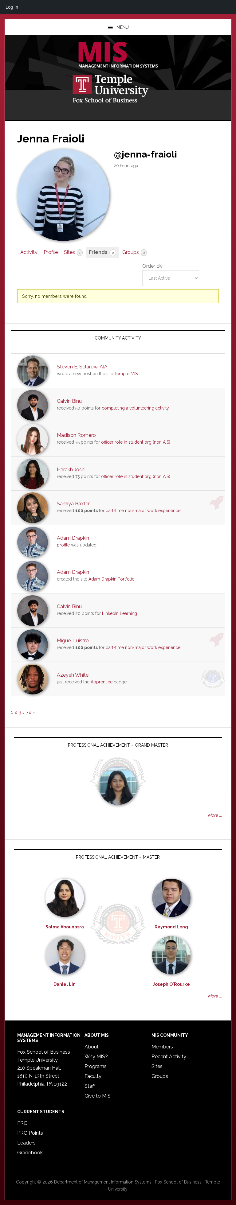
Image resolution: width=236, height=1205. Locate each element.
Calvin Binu (69, 401)
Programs (96, 1066)
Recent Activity (168, 1056)
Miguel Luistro (73, 640)
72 (28, 712)
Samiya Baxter (73, 504)
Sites (72, 252)
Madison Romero (76, 435)
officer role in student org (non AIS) (135, 442)
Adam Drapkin (73, 538)
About (92, 1047)
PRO (22, 1123)
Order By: (152, 266)
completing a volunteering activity (135, 408)
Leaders (26, 1143)
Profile (51, 252)
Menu (122, 27)
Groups (133, 252)
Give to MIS (98, 1096)
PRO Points (30, 1133)
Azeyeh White (72, 675)
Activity (28, 252)
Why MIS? (96, 1056)
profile (63, 544)
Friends (101, 252)
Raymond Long (171, 926)
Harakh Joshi (71, 469)
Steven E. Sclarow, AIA (82, 367)
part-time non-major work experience (143, 510)
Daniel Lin (64, 984)
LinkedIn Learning (119, 613)
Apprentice (101, 681)
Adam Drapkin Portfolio (111, 579)
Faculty (93, 1076)
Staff (90, 1086)
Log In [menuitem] (12, 7)
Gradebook (30, 1153)
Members (162, 1047)
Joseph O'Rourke (171, 984)
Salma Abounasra (64, 926)
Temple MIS (118, 55)
